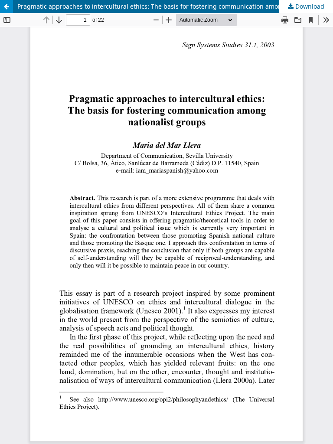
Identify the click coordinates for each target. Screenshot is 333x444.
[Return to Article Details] (6, 6)
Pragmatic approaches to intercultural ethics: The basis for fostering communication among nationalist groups (175, 6)
